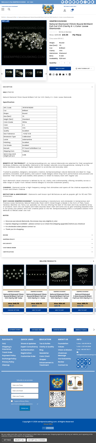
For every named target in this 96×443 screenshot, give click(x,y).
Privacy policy (8, 362)
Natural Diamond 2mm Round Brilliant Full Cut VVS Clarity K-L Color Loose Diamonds (59, 297)
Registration (26, 353)
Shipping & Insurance (7, 348)
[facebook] (73, 1)
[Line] (81, 366)
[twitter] (81, 1)
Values (61, 347)
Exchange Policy (9, 358)
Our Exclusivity (64, 358)
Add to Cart (36, 310)
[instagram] (62, 1)
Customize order (28, 356)
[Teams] (92, 1)
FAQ (4, 343)
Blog (41, 350)
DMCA (44, 428)
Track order (7, 352)
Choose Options (13, 310)
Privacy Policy (29, 436)
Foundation (63, 343)
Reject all (19, 440)
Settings (7, 440)
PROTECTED (50, 428)
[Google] (84, 1)
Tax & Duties (44, 343)
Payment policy (9, 355)
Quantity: (53, 63)
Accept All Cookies (36, 440)
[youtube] (69, 1)
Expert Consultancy (29, 347)
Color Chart (44, 356)
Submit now (24, 408)
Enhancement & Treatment (46, 363)
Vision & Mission (65, 350)
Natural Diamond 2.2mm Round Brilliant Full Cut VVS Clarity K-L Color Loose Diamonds (82, 297)
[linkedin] (77, 1)
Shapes (42, 359)
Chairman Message (62, 354)
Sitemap (6, 365)
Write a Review (65, 32)
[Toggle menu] (2, 9)
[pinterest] (66, 1)
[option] (24, 42)
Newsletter (44, 353)
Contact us (63, 365)
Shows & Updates (28, 343)
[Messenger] (88, 1)
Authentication (27, 350)
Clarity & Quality (46, 347)
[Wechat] (85, 366)
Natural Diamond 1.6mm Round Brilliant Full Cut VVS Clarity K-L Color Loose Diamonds (36, 297)
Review (61, 362)
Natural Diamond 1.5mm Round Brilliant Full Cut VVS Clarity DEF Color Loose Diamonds (13, 297)
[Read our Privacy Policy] (37, 404)
